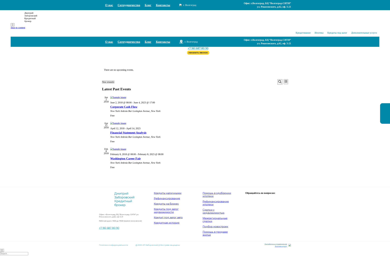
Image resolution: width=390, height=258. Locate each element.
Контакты (163, 5)
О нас (109, 5)
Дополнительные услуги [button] (364, 32)
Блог (148, 5)
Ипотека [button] (319, 32)
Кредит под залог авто (168, 217)
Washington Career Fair (125, 158)
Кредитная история (166, 222)
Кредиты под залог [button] (337, 32)
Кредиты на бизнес (166, 203)
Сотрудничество (129, 5)
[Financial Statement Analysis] (199, 123)
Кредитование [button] (303, 32)
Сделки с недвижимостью (213, 211)
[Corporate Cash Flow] (199, 97)
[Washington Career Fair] (199, 149)
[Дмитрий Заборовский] (17, 17)
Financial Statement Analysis (128, 132)
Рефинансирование (167, 198)
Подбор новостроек (215, 226)
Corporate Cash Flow (123, 106)
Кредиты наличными (167, 193)
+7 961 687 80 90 (198, 48)
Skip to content (18, 27)
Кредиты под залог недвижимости (166, 211)
